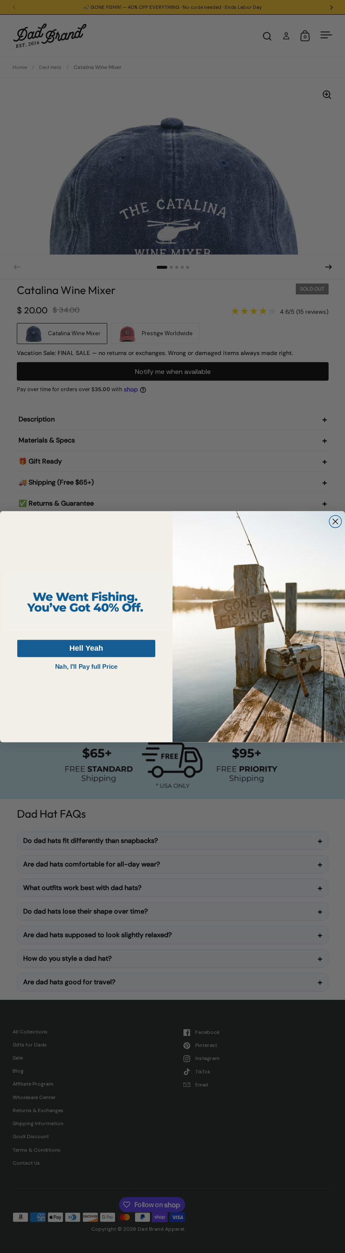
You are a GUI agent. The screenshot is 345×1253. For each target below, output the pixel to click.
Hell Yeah (86, 648)
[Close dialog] (335, 521)
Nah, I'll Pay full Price (86, 666)
